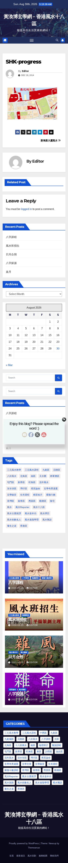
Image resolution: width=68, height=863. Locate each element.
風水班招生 (12, 245)
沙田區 (48, 751)
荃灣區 (10, 501)
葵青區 (21, 501)
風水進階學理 (32, 519)
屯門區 (10, 482)
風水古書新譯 (14, 513)
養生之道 (11, 526)
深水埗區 (11, 488)
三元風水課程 (32, 470)
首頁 (11, 855)
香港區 (23, 526)
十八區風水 (21, 745)
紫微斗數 (50, 494)
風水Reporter (22, 507)
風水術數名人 (14, 519)
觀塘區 (42, 501)
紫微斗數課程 (47, 578)
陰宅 (52, 501)
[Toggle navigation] (31, 40)
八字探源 (11, 263)
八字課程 (11, 237)
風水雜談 (47, 519)
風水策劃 (9, 782)
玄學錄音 (11, 494)
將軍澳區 (54, 476)
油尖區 (59, 751)
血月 (8, 271)
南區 (33, 476)
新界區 (21, 482)
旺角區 (32, 482)
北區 (56, 739)
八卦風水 (11, 476)
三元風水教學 (14, 470)
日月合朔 (11, 254)
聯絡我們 (54, 855)
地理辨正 (43, 745)
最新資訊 (20, 855)
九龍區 (45, 470)
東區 (39, 751)
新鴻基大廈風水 (49, 140)
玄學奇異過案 (51, 488)
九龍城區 (9, 739)
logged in (26, 209)
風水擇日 (44, 513)
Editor (25, 71)
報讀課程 (35, 578)
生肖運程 (24, 494)
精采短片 (37, 494)
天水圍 (42, 476)
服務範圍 (43, 855)
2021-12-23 (17, 662)
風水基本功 (30, 513)
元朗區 (56, 470)
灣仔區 (23, 488)
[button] (57, 40)
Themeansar (34, 847)
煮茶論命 (35, 488)
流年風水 (44, 482)
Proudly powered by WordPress (24, 843)
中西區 (43, 733)
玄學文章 (26, 764)
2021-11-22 (17, 699)
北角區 (23, 476)
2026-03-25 (17, 588)
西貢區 (32, 501)
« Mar (9, 365)
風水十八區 (39, 507)
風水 (9, 507)
